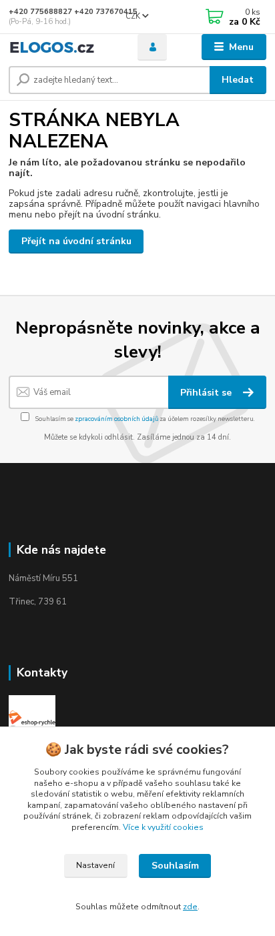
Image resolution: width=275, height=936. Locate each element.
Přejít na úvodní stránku (76, 241)
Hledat (238, 79)
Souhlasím (175, 865)
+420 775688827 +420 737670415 (73, 12)
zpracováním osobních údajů (116, 418)
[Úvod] (62, 47)
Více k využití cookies (163, 827)
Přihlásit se (207, 392)
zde (190, 906)
